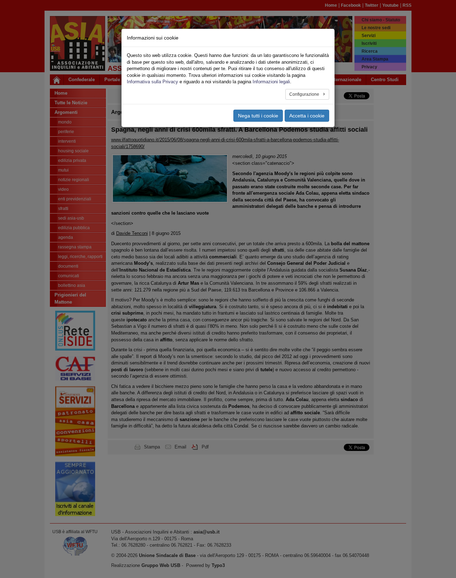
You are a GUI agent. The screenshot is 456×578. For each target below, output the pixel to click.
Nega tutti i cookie (258, 116)
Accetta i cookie (307, 116)
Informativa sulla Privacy (152, 81)
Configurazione (304, 94)
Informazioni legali (271, 81)
